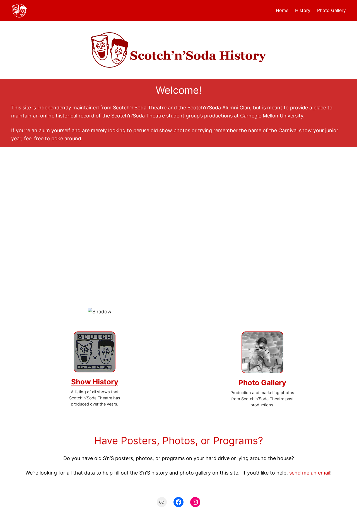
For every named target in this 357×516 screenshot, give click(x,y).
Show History (94, 381)
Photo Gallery (262, 382)
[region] (178, 238)
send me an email (309, 473)
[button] (178, 286)
